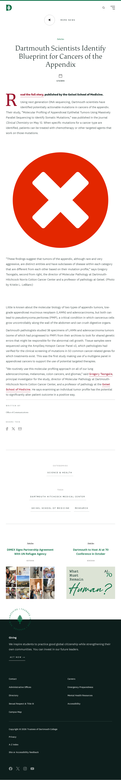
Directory (13, 695)
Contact (13, 678)
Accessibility (74, 703)
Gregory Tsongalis (100, 374)
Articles (60, 39)
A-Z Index (13, 744)
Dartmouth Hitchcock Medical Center (57, 497)
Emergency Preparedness (80, 687)
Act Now (16, 657)
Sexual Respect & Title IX (21, 703)
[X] (18, 769)
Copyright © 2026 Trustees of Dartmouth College (33, 729)
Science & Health (60, 472)
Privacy (12, 736)
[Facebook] (10, 769)
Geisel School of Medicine (51, 508)
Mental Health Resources (80, 695)
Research (81, 508)
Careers (71, 678)
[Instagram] (25, 769)
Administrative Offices (20, 687)
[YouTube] (32, 769)
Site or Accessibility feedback (24, 752)
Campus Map (15, 711)
